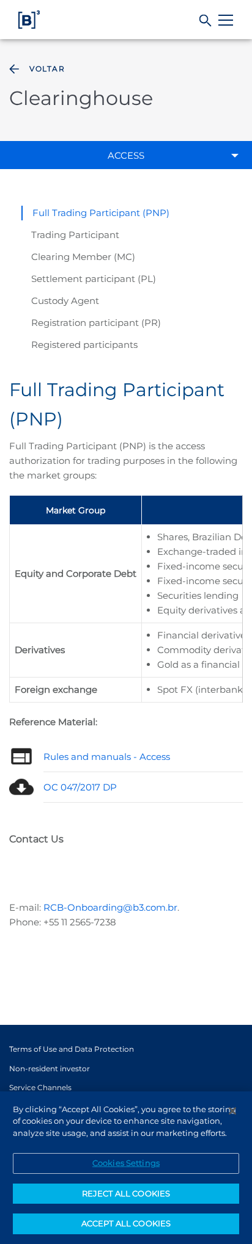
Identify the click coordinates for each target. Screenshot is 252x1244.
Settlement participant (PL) (93, 278)
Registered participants (84, 344)
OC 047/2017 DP (80, 787)
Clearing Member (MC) (83, 256)
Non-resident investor (49, 1068)
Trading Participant (75, 234)
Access (126, 155)
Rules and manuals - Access (106, 756)
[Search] (206, 20)
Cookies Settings (126, 1163)
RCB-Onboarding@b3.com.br (110, 907)
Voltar (47, 68)
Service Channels (40, 1087)
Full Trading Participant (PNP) (100, 213)
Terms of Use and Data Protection (71, 1049)
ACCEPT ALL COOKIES (126, 1223)
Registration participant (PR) (96, 322)
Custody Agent (65, 300)
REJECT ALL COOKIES (126, 1193)
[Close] (232, 1111)
